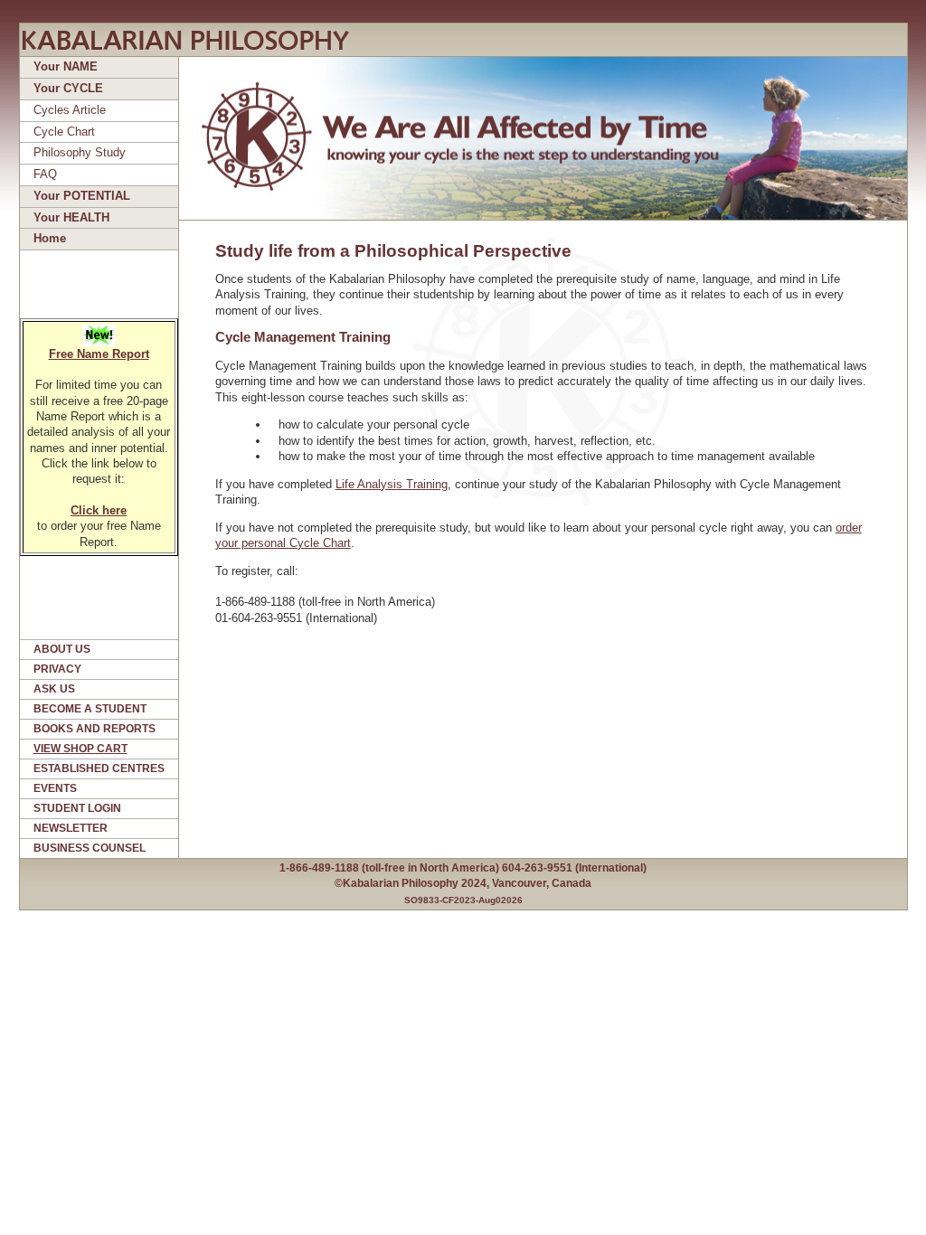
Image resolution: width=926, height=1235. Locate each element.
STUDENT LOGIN (77, 808)
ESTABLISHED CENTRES (99, 768)
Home (49, 238)
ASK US (54, 689)
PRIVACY (57, 669)
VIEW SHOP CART (80, 748)
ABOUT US (61, 649)
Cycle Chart (64, 131)
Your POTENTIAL (81, 196)
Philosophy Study (79, 152)
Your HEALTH (71, 217)
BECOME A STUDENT (89, 708)
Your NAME (65, 66)
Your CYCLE (68, 88)
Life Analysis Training (391, 484)
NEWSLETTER (70, 828)
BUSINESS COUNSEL (89, 848)
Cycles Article (69, 110)
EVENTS (55, 788)
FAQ (45, 174)
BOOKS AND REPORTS (94, 728)
